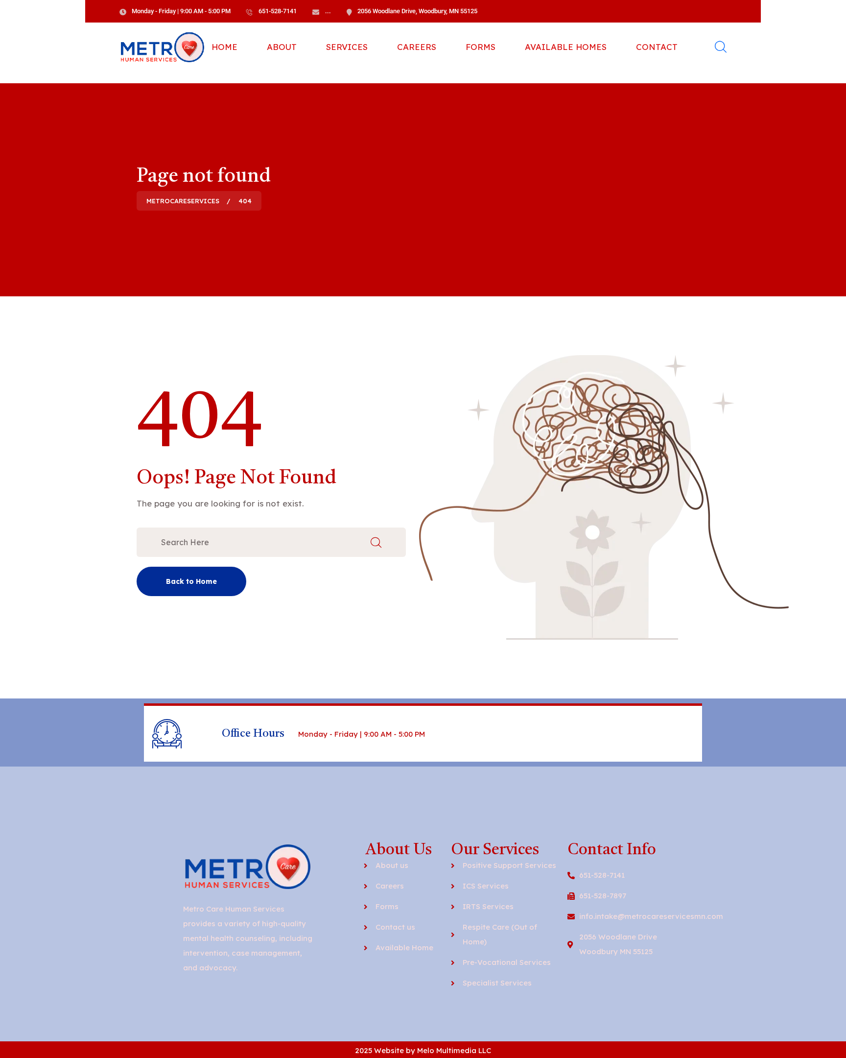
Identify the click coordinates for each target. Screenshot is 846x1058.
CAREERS (416, 47)
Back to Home (191, 581)
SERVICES (347, 47)
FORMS (480, 47)
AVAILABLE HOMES (566, 47)
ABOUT (282, 47)
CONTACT (657, 47)
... (328, 11)
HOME (224, 47)
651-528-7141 (277, 11)
